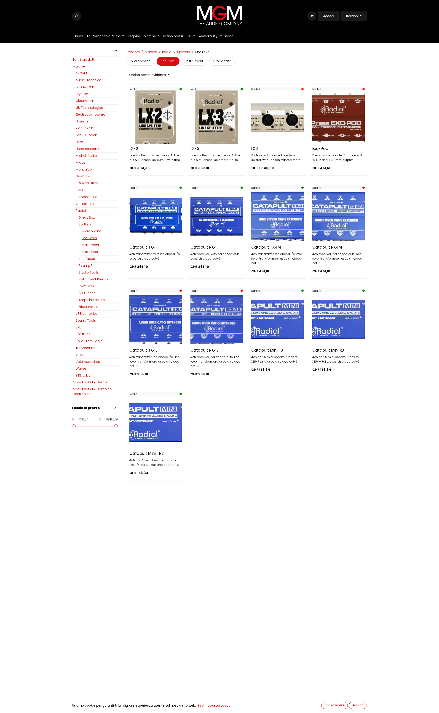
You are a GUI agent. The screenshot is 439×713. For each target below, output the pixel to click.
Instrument (90, 245)
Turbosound (86, 348)
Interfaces (87, 258)
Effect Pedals (89, 306)
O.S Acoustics (87, 183)
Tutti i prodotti (84, 59)
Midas (81, 162)
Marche (79, 66)
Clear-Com (85, 100)
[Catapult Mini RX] (338, 319)
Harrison (82, 121)
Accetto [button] (358, 705)
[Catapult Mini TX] (277, 319)
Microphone (91, 231)
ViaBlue (82, 354)
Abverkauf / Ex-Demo (90, 382)
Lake (79, 142)
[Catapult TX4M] (277, 216)
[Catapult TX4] (155, 216)
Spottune (83, 334)
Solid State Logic (89, 341)
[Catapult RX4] (216, 216)
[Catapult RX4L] (216, 319)
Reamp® (85, 265)
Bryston (82, 94)
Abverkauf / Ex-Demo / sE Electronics (93, 391)
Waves (81, 368)
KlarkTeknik (84, 128)
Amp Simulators (92, 300)
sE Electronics (87, 313)
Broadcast (90, 251)
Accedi (328, 16)
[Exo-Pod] (338, 118)
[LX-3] (216, 118)
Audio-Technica (89, 80)
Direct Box (87, 217)
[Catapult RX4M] (338, 216)
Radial (81, 210)
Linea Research (88, 148)
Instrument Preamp (94, 279)
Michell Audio (86, 155)
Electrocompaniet (90, 114)
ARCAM (81, 73)
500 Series (87, 293)
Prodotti (133, 52)
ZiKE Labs (83, 375)
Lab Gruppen (86, 135)
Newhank (83, 176)
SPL (78, 327)
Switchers (86, 286)
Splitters (85, 224)
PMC (79, 190)
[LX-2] (155, 118)
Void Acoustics (88, 361)
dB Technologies (89, 107)
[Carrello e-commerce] (311, 16)
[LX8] (277, 118)
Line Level (89, 238)
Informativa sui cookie (214, 706)
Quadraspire (86, 203)
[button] (76, 16)
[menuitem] (78, 36)
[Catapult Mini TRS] (155, 422)
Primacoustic (86, 197)
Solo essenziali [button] (334, 705)
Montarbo (84, 169)
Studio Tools (89, 272)
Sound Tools (86, 320)
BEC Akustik (85, 87)
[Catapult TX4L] (155, 319)
